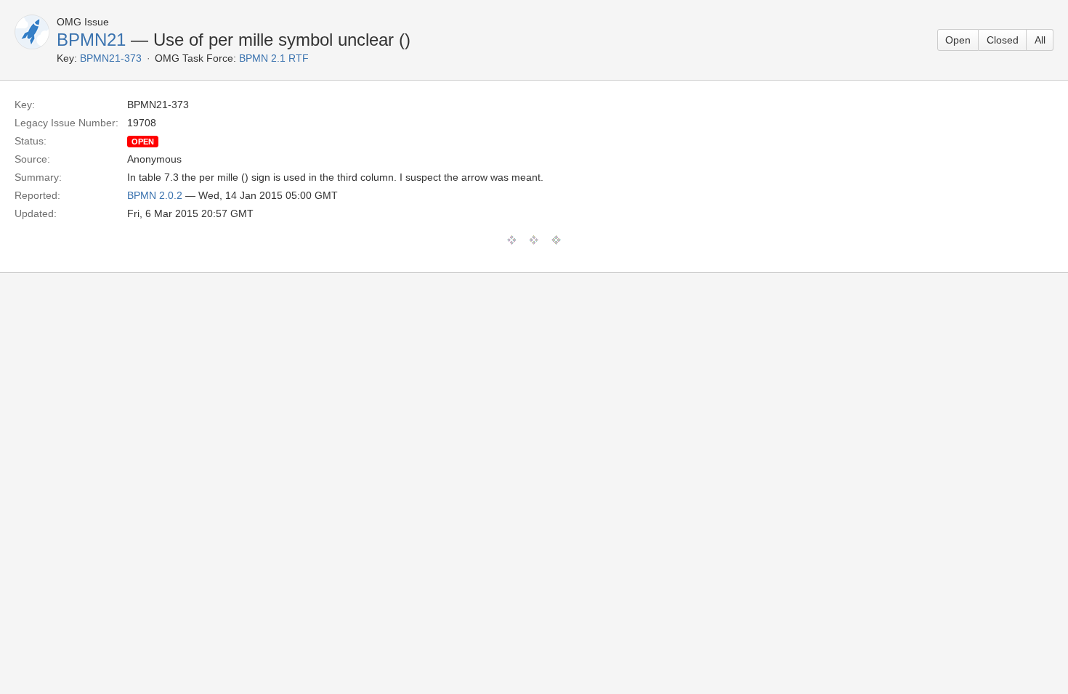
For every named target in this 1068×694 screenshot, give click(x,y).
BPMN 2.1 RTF (274, 58)
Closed (1003, 40)
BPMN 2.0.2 (154, 195)
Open (958, 40)
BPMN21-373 (111, 58)
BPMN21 (91, 39)
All (1040, 40)
